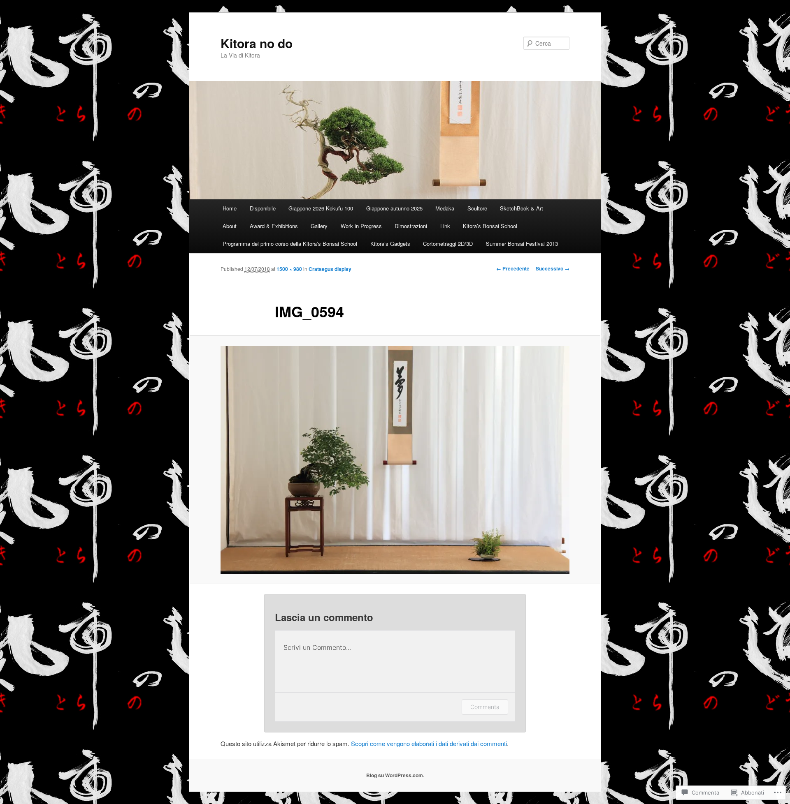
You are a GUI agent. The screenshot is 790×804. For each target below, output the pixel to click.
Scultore (477, 208)
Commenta (485, 706)
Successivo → (552, 268)
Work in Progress (361, 226)
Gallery (319, 226)
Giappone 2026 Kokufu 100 (320, 208)
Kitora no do (257, 43)
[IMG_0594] (395, 460)
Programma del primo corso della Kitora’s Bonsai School (290, 243)
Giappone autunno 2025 (394, 208)
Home (230, 208)
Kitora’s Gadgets (390, 243)
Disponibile (263, 208)
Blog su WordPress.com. (395, 775)
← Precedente (513, 268)
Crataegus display (330, 269)
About (230, 226)
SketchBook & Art (521, 208)
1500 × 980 (289, 269)
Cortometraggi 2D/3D (448, 243)
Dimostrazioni (411, 226)
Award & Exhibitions (274, 226)
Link (445, 226)
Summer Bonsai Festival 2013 (522, 243)
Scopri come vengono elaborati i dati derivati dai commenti (429, 743)
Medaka (444, 208)
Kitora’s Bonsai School (490, 226)
